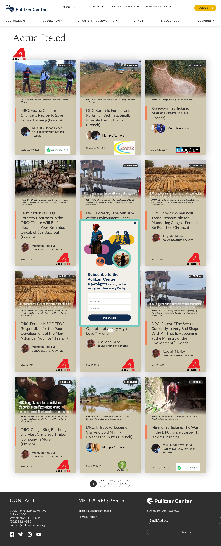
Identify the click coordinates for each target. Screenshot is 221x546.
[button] (109, 279)
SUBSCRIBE (110, 317)
